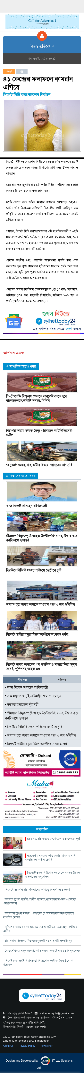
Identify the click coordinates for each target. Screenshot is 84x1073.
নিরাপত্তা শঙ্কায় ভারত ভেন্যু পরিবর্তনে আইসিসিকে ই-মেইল (39, 432)
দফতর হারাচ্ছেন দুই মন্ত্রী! (22, 704)
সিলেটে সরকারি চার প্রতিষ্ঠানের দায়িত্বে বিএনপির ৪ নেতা (37, 889)
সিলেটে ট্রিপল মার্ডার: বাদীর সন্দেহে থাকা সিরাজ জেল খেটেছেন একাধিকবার (39, 901)
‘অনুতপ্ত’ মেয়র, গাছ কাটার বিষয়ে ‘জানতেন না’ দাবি (39, 465)
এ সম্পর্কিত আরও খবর (21, 366)
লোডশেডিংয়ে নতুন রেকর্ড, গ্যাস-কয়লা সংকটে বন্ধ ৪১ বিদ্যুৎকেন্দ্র (42, 951)
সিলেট (9, 71)
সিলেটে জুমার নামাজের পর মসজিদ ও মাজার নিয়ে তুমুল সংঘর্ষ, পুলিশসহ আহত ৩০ (41, 666)
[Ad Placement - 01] (42, 22)
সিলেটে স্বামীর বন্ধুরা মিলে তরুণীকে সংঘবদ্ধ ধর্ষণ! (37, 634)
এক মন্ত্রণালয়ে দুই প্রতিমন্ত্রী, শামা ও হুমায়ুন (33, 696)
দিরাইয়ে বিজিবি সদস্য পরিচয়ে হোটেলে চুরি (33, 570)
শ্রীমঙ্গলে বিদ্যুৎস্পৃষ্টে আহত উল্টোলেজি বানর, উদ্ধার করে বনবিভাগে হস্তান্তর (41, 537)
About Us (8, 1045)
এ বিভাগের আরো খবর (20, 475)
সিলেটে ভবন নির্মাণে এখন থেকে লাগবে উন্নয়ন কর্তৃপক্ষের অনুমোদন (52, 875)
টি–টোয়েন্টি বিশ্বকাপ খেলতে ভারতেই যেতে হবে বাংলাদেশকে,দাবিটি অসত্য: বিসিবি (36, 398)
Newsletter (46, 1045)
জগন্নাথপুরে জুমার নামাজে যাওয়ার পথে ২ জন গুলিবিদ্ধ (40, 604)
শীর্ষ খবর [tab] (22, 680)
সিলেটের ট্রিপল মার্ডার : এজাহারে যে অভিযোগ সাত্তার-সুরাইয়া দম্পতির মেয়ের (38, 915)
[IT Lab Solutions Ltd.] (42, 763)
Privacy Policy (27, 1045)
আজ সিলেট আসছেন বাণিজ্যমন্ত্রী (26, 505)
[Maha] (42, 799)
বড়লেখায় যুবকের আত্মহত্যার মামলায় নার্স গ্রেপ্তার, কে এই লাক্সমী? (50, 857)
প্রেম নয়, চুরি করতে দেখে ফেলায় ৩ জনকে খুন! (53, 839)
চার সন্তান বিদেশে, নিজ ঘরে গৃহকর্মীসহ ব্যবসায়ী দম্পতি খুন (38, 941)
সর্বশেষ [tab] (61, 680)
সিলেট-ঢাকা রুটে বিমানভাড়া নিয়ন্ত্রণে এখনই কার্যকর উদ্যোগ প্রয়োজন (38, 963)
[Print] (22, 71)
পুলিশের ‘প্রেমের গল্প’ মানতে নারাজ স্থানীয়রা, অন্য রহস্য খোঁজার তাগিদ (40, 929)
